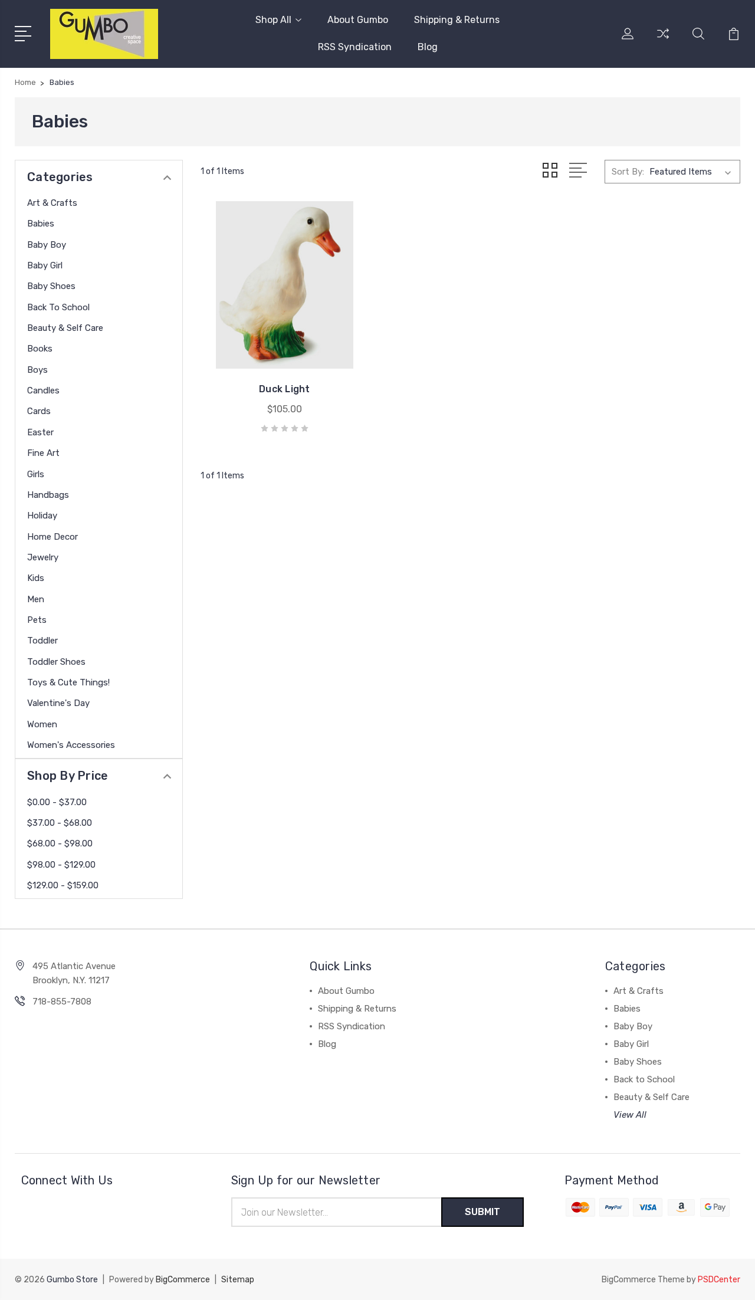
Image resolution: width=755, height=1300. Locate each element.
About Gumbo (357, 19)
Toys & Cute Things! (68, 682)
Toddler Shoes (56, 661)
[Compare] (662, 40)
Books (39, 348)
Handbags (48, 495)
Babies (40, 223)
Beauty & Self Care (65, 328)
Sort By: (628, 171)
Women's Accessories (71, 745)
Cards (39, 411)
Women (42, 724)
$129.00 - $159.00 (63, 885)
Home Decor (52, 536)
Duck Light (284, 389)
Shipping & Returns (457, 19)
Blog (428, 46)
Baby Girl (45, 265)
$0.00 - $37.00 (57, 802)
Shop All (273, 19)
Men (35, 599)
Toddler (42, 640)
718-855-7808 (61, 1001)
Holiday (42, 515)
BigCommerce (183, 1280)
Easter (40, 432)
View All (629, 1114)
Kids (35, 578)
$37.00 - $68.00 (59, 823)
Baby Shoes (51, 286)
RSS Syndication (355, 46)
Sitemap (237, 1280)
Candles (43, 390)
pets (37, 620)
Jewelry (42, 557)
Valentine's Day (58, 703)
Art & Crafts (52, 203)
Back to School (58, 307)
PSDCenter (719, 1280)
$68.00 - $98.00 (60, 843)
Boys (37, 370)
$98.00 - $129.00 (61, 864)
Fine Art (43, 453)
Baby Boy (46, 244)
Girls (35, 474)
